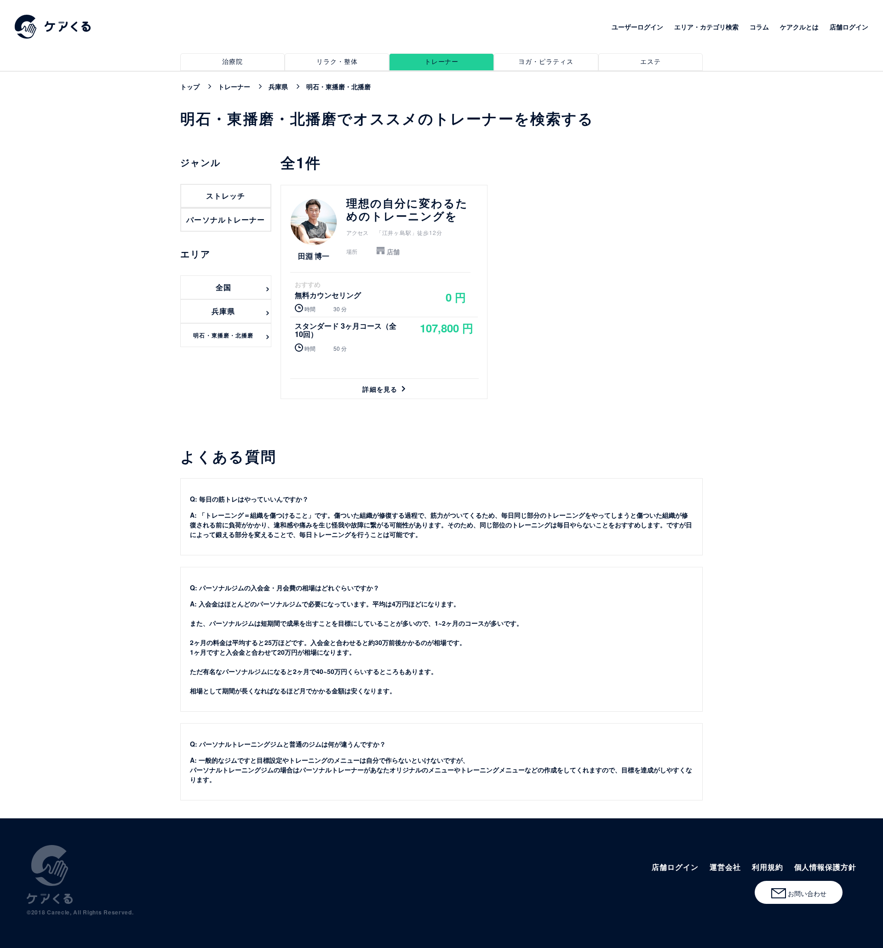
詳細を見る (384, 291)
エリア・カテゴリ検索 (706, 26)
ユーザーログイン (637, 26)
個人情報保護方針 (825, 867)
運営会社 (725, 867)
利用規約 (767, 867)
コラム (759, 26)
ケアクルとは (799, 26)
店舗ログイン (849, 26)
